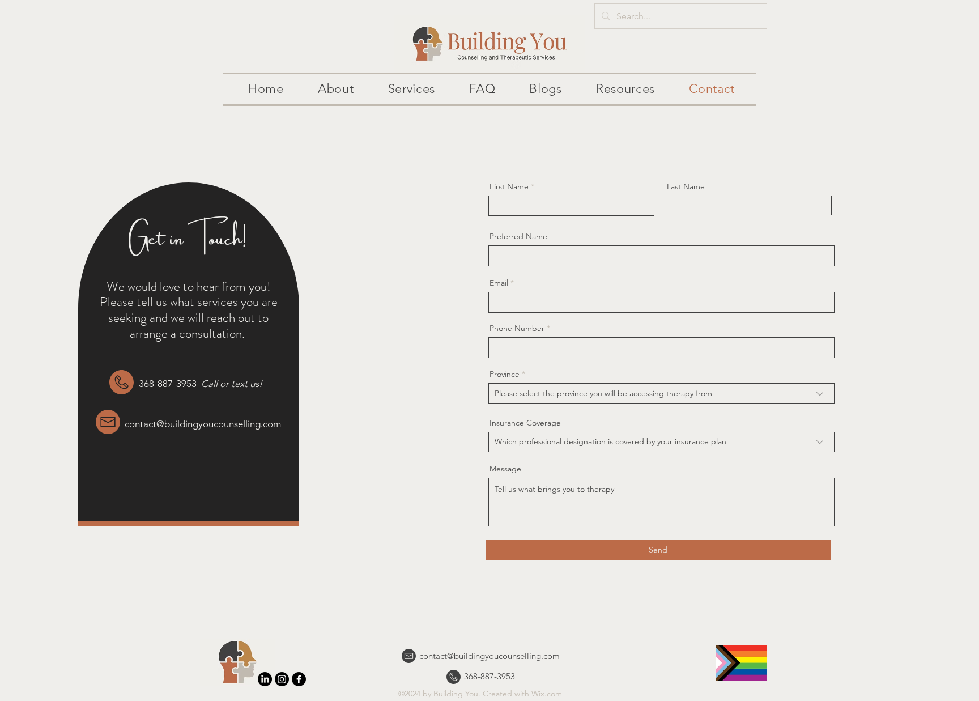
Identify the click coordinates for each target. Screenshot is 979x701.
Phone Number (517, 328)
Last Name (686, 186)
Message (505, 469)
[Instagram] (282, 679)
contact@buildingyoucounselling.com (203, 424)
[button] (336, 89)
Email (499, 283)
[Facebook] (299, 679)
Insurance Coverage (525, 423)
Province (505, 374)
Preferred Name (518, 236)
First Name (509, 186)
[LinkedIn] (265, 679)
